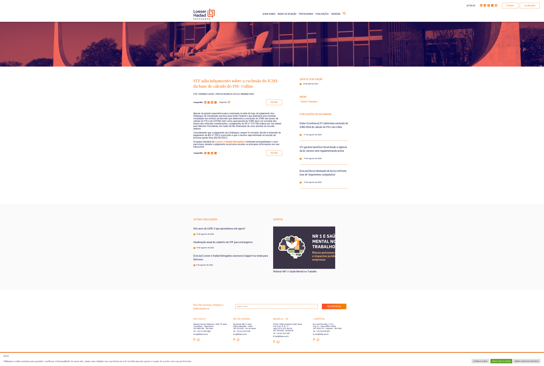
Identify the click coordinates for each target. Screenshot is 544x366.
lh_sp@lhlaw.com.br (200, 334)
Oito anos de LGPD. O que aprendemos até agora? (219, 228)
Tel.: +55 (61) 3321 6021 (281, 333)
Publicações (322, 14)
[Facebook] (208, 102)
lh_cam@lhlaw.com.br (321, 334)
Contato (510, 5)
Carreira (335, 14)
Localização (529, 5)
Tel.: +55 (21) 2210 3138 (241, 331)
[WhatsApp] (215, 102)
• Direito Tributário (308, 101)
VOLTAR (274, 102)
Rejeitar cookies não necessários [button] (527, 361)
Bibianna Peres (247, 94)
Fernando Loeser (206, 94)
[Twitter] (212, 102)
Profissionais (306, 14)
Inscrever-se (334, 306)
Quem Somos (269, 14)
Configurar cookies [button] (480, 361)
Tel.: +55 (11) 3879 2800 (201, 331)
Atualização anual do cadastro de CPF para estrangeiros (223, 242)
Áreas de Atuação (287, 14)
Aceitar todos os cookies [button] (501, 361)
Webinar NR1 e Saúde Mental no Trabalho (295, 271)
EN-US (472, 5)
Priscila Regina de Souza (227, 94)
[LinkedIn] (205, 102)
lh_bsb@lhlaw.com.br (281, 336)
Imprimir (223, 102)
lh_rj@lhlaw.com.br (240, 334)
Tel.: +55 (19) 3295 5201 (321, 331)
